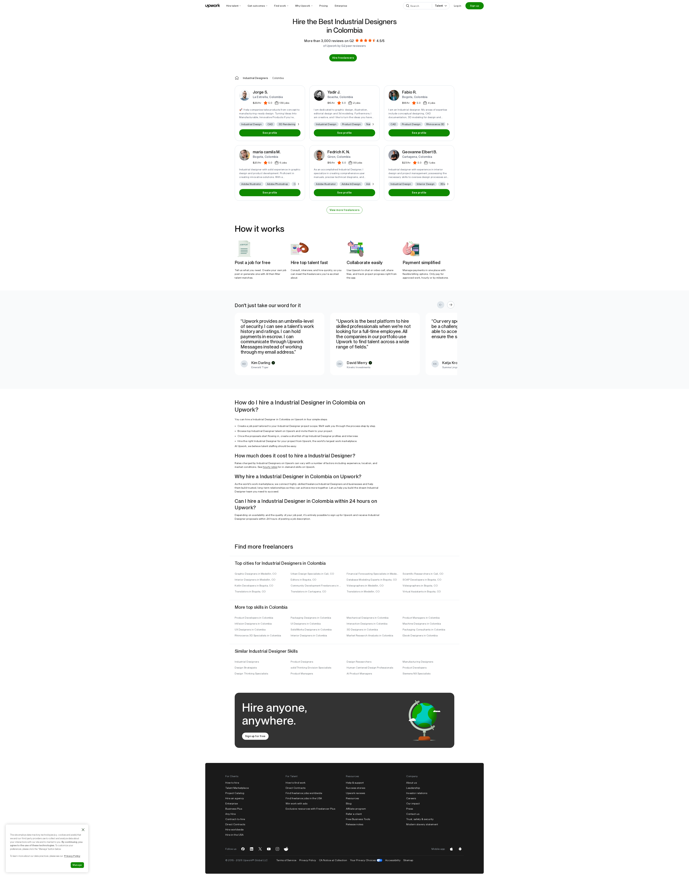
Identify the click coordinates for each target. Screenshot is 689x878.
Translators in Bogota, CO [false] (250, 591)
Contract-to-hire (235, 819)
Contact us (413, 813)
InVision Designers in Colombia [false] (253, 623)
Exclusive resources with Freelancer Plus (310, 808)
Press (409, 808)
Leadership (413, 787)
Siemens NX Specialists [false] (416, 673)
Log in (457, 5)
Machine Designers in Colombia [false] (422, 623)
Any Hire (230, 813)
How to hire (232, 782)
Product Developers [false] (414, 667)
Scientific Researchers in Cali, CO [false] (423, 573)
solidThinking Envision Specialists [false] (311, 667)
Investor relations (416, 793)
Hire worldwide (234, 829)
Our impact (413, 803)
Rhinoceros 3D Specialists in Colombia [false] (258, 635)
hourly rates (270, 466)
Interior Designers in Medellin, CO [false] (255, 579)
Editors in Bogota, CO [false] (304, 579)
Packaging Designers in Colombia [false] (311, 617)
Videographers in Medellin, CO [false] (365, 585)
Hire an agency (234, 798)
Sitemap (408, 860)
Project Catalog (234, 793)
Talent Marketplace (237, 787)
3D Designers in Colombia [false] (362, 629)
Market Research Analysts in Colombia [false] (370, 635)
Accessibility (392, 860)
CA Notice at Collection (333, 860)
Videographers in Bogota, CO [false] (420, 585)
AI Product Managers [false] (359, 673)
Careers (411, 798)
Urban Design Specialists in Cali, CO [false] (312, 573)
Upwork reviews (355, 793)
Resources (352, 798)
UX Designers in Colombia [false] (250, 629)
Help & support (355, 782)
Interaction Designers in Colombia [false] (367, 623)
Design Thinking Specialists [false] (251, 673)
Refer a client (354, 813)
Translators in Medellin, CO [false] (363, 591)
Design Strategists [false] (246, 667)
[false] (237, 78)
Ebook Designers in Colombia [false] (420, 635)
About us (411, 782)
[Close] (83, 829)
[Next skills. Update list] (298, 124)
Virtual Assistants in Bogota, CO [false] (422, 591)
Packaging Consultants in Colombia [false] (424, 629)
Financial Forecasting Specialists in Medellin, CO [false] (372, 573)
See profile (270, 132)
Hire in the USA (234, 834)
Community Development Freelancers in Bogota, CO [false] (316, 585)
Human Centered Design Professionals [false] (370, 667)
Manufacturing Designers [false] (418, 661)
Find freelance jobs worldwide (304, 793)
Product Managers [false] (302, 673)
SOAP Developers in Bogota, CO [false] (422, 579)
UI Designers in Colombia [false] (306, 623)
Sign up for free (255, 736)
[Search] (408, 5)
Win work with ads (297, 803)
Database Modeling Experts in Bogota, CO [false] (372, 579)
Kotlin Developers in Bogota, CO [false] (254, 585)
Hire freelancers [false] (343, 57)
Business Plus (233, 808)
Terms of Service (286, 860)
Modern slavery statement (422, 824)
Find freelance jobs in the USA (304, 798)
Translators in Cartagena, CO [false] (308, 591)
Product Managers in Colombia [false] (421, 617)
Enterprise (231, 803)
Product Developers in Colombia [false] (254, 617)
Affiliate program (356, 808)
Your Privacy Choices (366, 860)
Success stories (355, 787)
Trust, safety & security (419, 819)
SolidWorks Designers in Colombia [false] (311, 629)
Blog (348, 803)
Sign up (474, 5)
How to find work (296, 782)
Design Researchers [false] (359, 661)
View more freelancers (345, 210)
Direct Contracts (235, 824)
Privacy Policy (307, 860)
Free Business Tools (358, 819)
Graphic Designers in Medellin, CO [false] (255, 573)
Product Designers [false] (302, 661)
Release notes (354, 824)
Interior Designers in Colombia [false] (309, 635)
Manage (77, 865)
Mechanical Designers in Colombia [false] (368, 617)
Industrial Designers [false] (247, 661)
